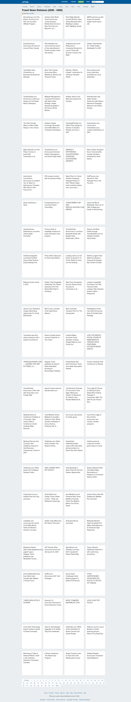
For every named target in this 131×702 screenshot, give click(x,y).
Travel (92, 6)
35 (67, 683)
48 (31, 685)
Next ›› (58, 685)
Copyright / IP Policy (72, 699)
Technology (85, 6)
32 (56, 683)
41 (89, 683)
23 (23, 683)
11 (62, 680)
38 (78, 683)
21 (98, 680)
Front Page (25, 6)
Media (67, 6)
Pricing (73, 1)
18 (87, 680)
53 (49, 685)
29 (45, 683)
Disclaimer (43, 699)
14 (73, 680)
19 (91, 680)
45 (104, 683)
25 (31, 683)
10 (58, 680)
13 (69, 680)
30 (49, 683)
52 (45, 685)
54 (53, 685)
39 (82, 683)
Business (32, 6)
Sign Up (81, 1)
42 (93, 683)
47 (27, 685)
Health (54, 6)
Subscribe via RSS (28, 13)
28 (42, 683)
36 (71, 683)
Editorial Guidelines (84, 699)
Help (84, 693)
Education (39, 6)
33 (60, 683)
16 (80, 680)
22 (102, 680)
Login (88, 1)
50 (38, 685)
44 (100, 683)
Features (65, 1)
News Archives (78, 693)
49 (34, 685)
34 (64, 683)
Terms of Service (61, 699)
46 (23, 685)
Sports (78, 6)
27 (38, 683)
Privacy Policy (51, 699)
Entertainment (47, 6)
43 (96, 683)
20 (95, 680)
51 (42, 685)
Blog (71, 693)
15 (77, 680)
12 (66, 680)
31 (53, 683)
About (45, 693)
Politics (72, 6)
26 (34, 683)
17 (84, 680)
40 (85, 683)
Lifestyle (61, 6)
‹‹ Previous (26, 680)
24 (27, 683)
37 (74, 683)
